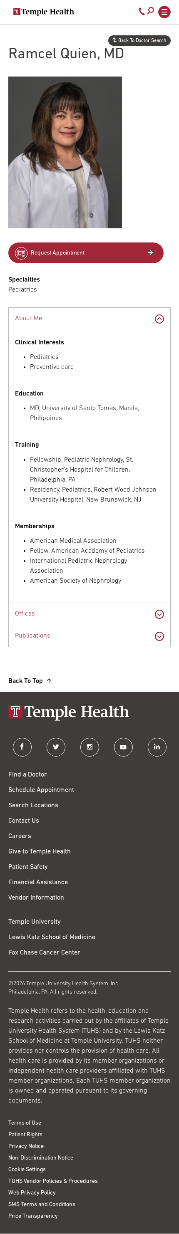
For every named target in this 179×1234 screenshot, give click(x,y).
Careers (19, 836)
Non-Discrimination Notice (40, 1158)
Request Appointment (58, 253)
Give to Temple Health (39, 851)
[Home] (89, 713)
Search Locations (33, 805)
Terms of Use (24, 1123)
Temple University (34, 922)
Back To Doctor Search (142, 40)
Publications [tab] (32, 636)
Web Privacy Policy (32, 1193)
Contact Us (23, 821)
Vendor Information (36, 898)
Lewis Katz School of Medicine (51, 937)
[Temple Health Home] (43, 12)
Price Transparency (33, 1216)
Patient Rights (25, 1135)
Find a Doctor (27, 775)
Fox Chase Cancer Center (44, 953)
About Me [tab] (28, 318)
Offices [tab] (25, 614)
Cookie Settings (27, 1170)
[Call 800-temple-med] (142, 13)
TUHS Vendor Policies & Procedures (53, 1181)
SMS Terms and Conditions (41, 1205)
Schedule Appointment (41, 790)
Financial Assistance (38, 882)
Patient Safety (28, 867)
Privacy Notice (26, 1146)
